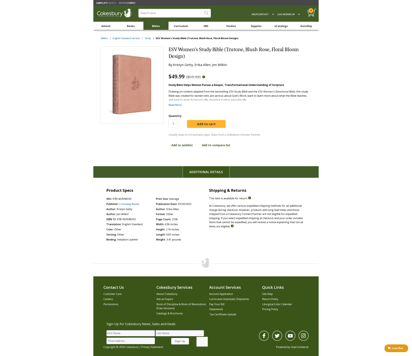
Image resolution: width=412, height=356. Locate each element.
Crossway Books (129, 204)
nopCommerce (300, 347)
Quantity (175, 116)
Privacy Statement (152, 347)
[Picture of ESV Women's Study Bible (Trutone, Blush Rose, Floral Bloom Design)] (132, 121)
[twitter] (277, 340)
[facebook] (264, 340)
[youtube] (290, 340)
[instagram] (304, 340)
